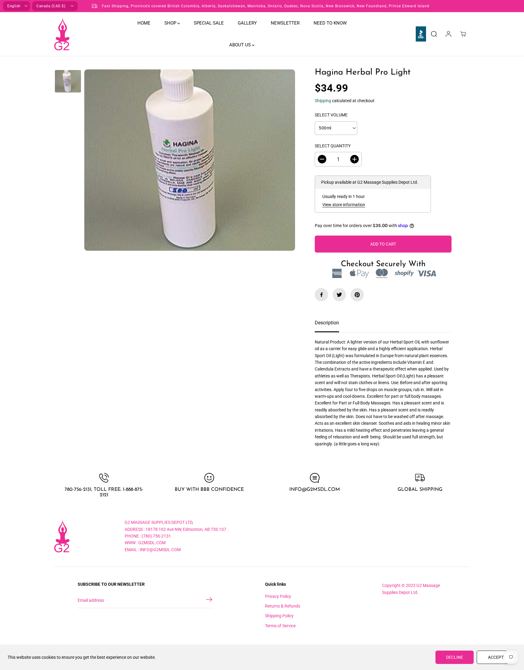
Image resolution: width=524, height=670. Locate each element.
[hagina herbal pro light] (189, 159)
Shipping (323, 100)
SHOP (170, 23)
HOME (143, 23)
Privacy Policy (278, 596)
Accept (496, 657)
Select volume (331, 114)
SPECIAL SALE (209, 23)
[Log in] (448, 34)
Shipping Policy (279, 615)
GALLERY (247, 23)
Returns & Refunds (282, 606)
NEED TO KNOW (330, 23)
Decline (454, 657)
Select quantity (333, 145)
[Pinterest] (357, 294)
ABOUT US (240, 45)
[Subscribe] (209, 600)
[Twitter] (339, 294)
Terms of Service (280, 625)
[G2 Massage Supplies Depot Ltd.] (61, 34)
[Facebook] (321, 294)
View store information (343, 204)
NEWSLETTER (285, 23)
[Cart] (463, 34)
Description (327, 323)
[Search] (434, 34)
